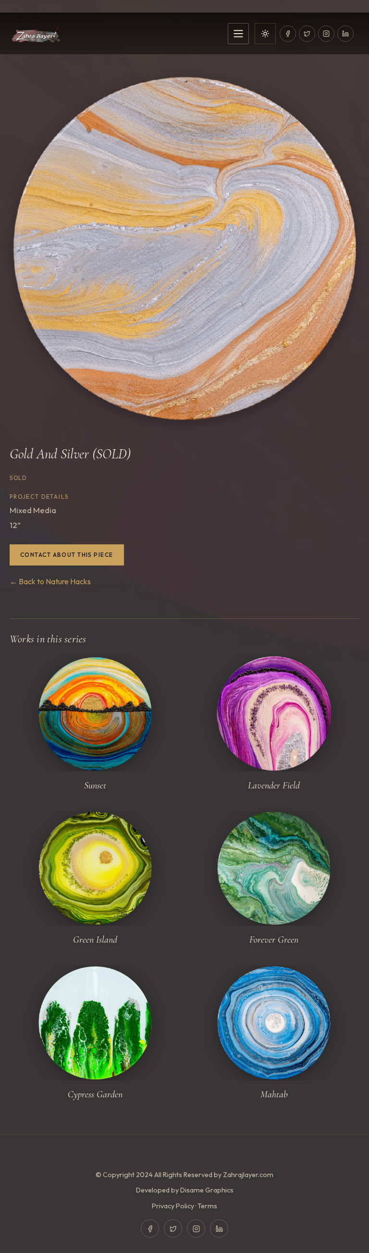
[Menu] (238, 33)
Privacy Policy (173, 1206)
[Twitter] (307, 33)
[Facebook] (288, 33)
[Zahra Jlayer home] (116, 33)
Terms (207, 1206)
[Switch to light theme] (265, 33)
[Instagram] (326, 33)
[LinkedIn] (345, 33)
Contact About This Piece (66, 554)
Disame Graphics (207, 1190)
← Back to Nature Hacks (50, 581)
